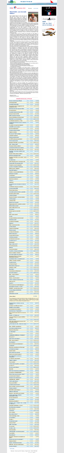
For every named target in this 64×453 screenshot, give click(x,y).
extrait (28, 100)
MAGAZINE (15, 4)
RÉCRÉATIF (38, 4)
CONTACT (30, 4)
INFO (8, 4)
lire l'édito (31, 100)
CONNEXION (46, 4)
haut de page (12, 448)
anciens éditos (36, 8)
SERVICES (23, 4)
